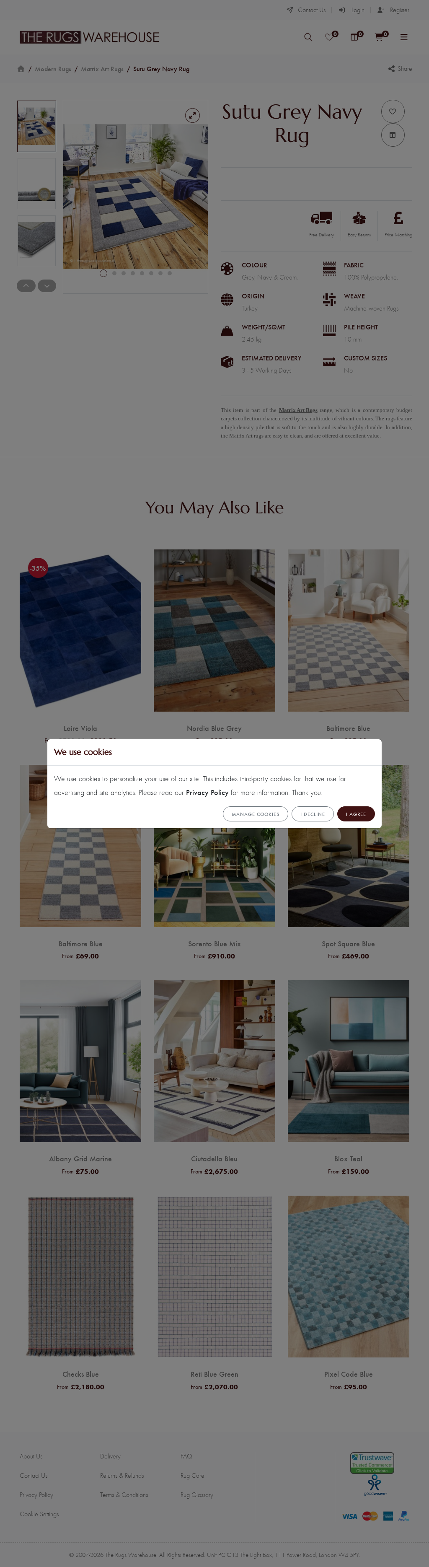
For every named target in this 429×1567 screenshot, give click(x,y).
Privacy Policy (207, 792)
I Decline (312, 814)
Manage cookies (255, 814)
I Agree (356, 814)
